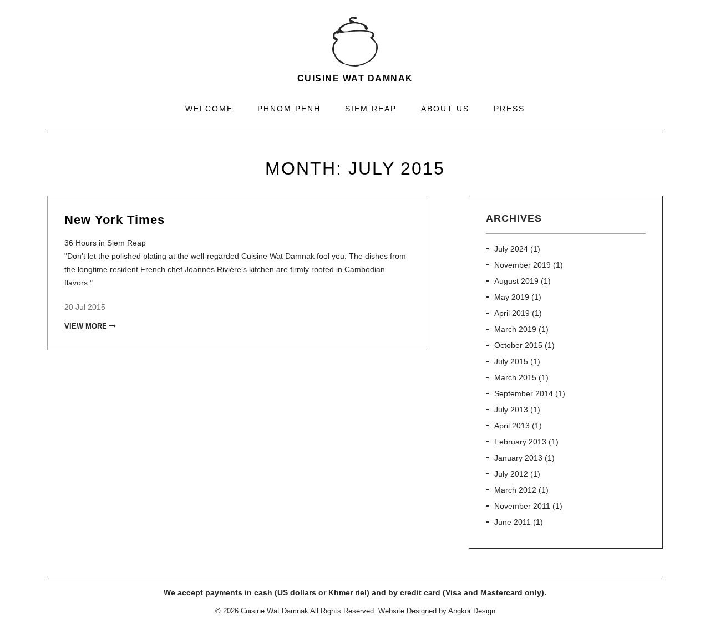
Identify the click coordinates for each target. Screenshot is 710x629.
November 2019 (522, 264)
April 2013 (512, 425)
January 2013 (518, 457)
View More (86, 326)
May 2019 (511, 297)
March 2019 (515, 329)
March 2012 (515, 489)
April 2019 (512, 313)
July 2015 (511, 361)
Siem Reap (371, 108)
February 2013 (520, 441)
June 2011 (512, 522)
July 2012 (511, 473)
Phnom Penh (289, 108)
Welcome (209, 108)
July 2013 (511, 409)
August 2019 (516, 281)
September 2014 (523, 393)
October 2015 (518, 345)
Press (509, 108)
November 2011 (522, 506)
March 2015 (515, 377)
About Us (445, 108)
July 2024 (511, 248)
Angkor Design (471, 611)
